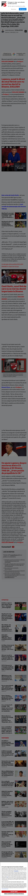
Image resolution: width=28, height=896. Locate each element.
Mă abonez (23, 9)
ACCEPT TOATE (14, 891)
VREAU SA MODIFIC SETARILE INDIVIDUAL (14, 893)
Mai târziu (13, 9)
